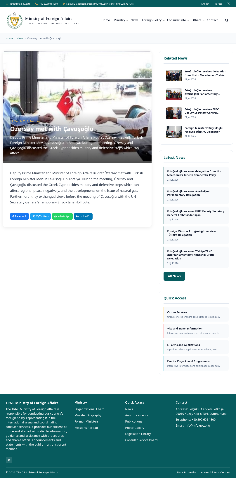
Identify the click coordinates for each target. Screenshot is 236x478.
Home (105, 20)
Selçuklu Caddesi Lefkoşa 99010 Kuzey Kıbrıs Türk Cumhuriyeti (100, 3)
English (205, 3)
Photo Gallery (134, 428)
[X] (228, 3)
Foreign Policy (152, 20)
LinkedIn (85, 216)
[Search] (226, 20)
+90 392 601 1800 (48, 3)
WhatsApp (64, 216)
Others (196, 20)
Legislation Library (138, 434)
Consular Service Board (141, 440)
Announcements (136, 415)
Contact (212, 20)
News (134, 20)
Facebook (21, 216)
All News (174, 276)
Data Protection (187, 472)
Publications (133, 421)
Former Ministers (86, 421)
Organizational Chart (89, 409)
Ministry (119, 20)
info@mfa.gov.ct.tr (20, 3)
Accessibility (209, 472)
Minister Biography (87, 415)
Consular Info (176, 20)
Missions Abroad (86, 428)
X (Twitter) (42, 216)
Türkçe (218, 3)
